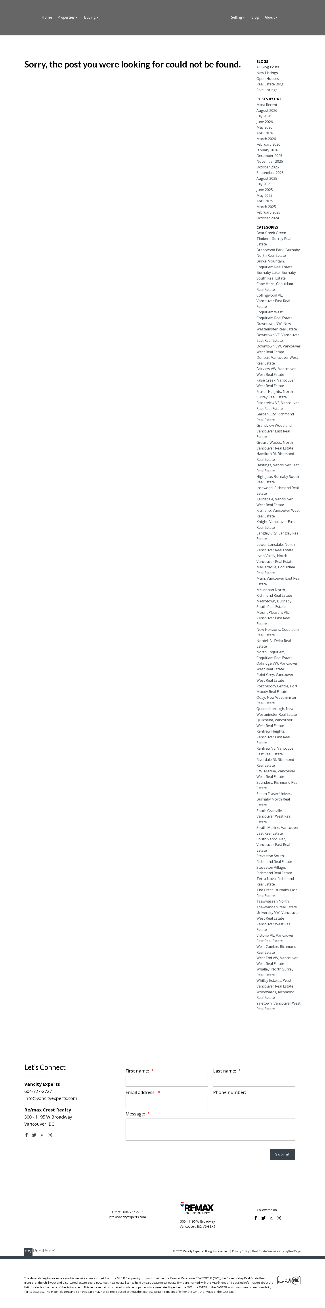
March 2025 (266, 206)
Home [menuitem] (47, 17)
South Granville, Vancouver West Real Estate (273, 816)
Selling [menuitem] (236, 17)
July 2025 (263, 183)
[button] (26, 1135)
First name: (138, 1071)
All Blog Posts (267, 67)
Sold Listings (266, 89)
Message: (136, 1114)
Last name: (225, 1071)
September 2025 (270, 172)
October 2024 (267, 218)
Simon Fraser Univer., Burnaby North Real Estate (274, 799)
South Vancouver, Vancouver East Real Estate (273, 845)
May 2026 (264, 127)
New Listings (267, 72)
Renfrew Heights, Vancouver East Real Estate (273, 737)
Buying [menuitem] (90, 17)
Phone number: (229, 1092)
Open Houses (267, 78)
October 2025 (267, 167)
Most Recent (266, 104)
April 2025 (264, 201)
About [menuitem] (270, 17)
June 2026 (264, 121)
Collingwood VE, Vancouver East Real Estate (273, 301)
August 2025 (266, 178)
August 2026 (266, 110)
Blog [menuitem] (255, 17)
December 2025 (269, 155)
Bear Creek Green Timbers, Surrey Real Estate (273, 238)
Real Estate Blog (269, 84)
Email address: (141, 1092)
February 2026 (268, 144)
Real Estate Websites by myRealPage (276, 1251)
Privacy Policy (240, 1251)
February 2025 (268, 212)
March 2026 (266, 138)
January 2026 (267, 150)
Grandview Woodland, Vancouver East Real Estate (274, 431)
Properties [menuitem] (66, 17)
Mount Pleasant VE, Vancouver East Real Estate (273, 618)
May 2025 (264, 195)
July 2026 (263, 116)
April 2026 (264, 133)
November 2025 (269, 161)
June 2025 (264, 189)
